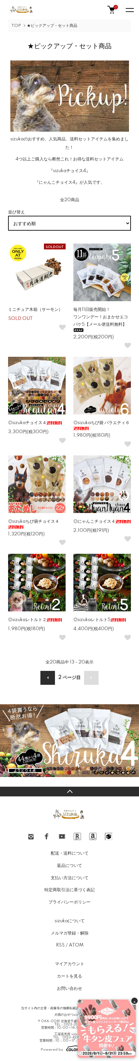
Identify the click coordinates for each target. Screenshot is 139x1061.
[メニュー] (129, 9)
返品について (69, 865)
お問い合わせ (69, 988)
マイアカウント (69, 964)
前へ (47, 678)
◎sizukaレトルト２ (27, 620)
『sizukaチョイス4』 (69, 171)
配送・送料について (70, 853)
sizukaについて (70, 921)
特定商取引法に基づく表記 (69, 890)
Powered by (52, 1049)
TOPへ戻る (69, 791)
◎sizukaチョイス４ (27, 423)
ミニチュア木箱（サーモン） (35, 309)
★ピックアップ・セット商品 (52, 26)
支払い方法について (70, 878)
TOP (16, 26)
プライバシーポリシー (69, 902)
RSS (60, 945)
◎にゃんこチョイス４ (94, 521)
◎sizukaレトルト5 (92, 620)
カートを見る (69, 976)
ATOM (76, 945)
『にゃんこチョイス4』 (57, 182)
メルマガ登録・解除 (70, 933)
